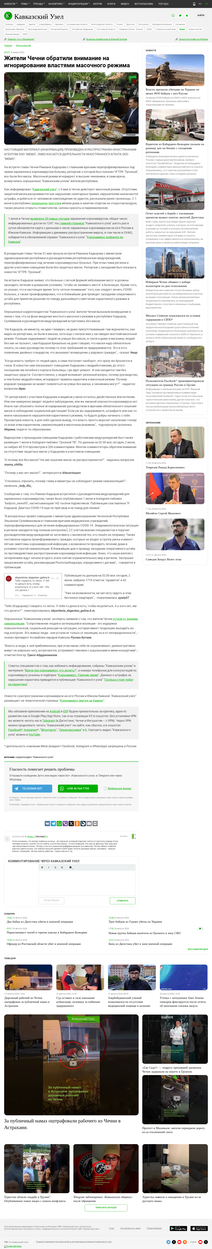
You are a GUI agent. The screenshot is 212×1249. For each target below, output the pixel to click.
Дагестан (130, 24)
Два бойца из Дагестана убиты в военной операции (40, 921)
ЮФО (25, 34)
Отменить (122, 900)
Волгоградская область (102, 24)
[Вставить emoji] (70, 867)
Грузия (119, 24)
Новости (9, 3)
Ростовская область (106, 29)
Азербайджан (45, 24)
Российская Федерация (82, 29)
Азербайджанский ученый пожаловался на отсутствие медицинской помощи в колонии (129, 1002)
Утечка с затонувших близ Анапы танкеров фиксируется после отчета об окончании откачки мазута (183, 1002)
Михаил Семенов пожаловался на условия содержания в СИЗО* (173, 317)
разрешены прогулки (46, 203)
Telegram (48, 720)
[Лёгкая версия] (194, 3)
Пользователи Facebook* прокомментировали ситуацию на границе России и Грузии (175, 383)
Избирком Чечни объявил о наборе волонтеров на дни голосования (168, 284)
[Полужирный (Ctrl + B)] (42, 867)
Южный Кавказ (12, 34)
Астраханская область (77, 24)
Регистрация (51, 900)
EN (207, 4)
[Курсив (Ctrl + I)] (48, 867)
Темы (24, 3)
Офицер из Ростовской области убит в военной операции (44, 944)
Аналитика (55, 3)
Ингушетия (143, 24)
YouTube (34, 734)
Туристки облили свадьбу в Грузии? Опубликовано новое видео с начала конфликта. (35, 1199)
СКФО (149, 29)
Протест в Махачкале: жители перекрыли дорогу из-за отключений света (173, 1130)
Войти (201, 15)
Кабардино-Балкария (162, 24)
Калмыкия (180, 24)
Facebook (14, 730)
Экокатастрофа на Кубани (193, 39)
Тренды (38, 3)
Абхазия (9, 24)
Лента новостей (23, 45)
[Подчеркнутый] (55, 867)
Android (55, 711)
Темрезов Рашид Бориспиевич (165, 467)
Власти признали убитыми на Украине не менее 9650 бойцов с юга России (172, 91)
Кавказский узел (44, 189)
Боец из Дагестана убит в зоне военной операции (140, 944)
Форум (97, 3)
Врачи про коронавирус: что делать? (50, 670)
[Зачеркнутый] (62, 867)
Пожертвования (154, 1228)
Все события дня (198, 949)
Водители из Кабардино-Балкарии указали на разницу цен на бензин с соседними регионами (175, 148)
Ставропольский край (166, 29)
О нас (111, 1228)
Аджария (21, 24)
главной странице (71, 223)
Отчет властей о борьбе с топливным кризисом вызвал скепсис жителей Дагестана (175, 215)
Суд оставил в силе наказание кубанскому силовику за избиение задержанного (78, 1002)
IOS (65, 711)
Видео (125, 3)
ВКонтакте (48, 730)
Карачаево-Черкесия (14, 29)
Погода (163, 3)
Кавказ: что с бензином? (20, 39)
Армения (59, 24)
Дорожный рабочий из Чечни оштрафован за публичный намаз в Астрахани (27, 1002)
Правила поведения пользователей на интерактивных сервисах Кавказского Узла (73, 1242)
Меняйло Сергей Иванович (163, 513)
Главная (8, 45)
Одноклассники (70, 730)
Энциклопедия (78, 3)
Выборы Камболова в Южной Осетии (106, 39)
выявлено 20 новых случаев (50, 218)
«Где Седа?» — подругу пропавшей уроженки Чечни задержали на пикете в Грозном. (171, 1069)
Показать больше (106, 1207)
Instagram (30, 730)
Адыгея (32, 24)
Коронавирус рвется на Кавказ (81, 700)
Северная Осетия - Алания (131, 29)
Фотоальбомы (143, 3)
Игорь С (31, 836)
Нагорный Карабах (59, 29)
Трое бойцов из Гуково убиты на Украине (135, 921)
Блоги (111, 3)
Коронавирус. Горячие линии (78, 675)
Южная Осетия (195, 29)
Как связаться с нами (130, 1228)
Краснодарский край (37, 29)
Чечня (182, 29)
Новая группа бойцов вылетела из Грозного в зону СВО (145, 933)
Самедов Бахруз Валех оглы (163, 559)
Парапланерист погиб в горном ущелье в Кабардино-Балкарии (47, 932)
